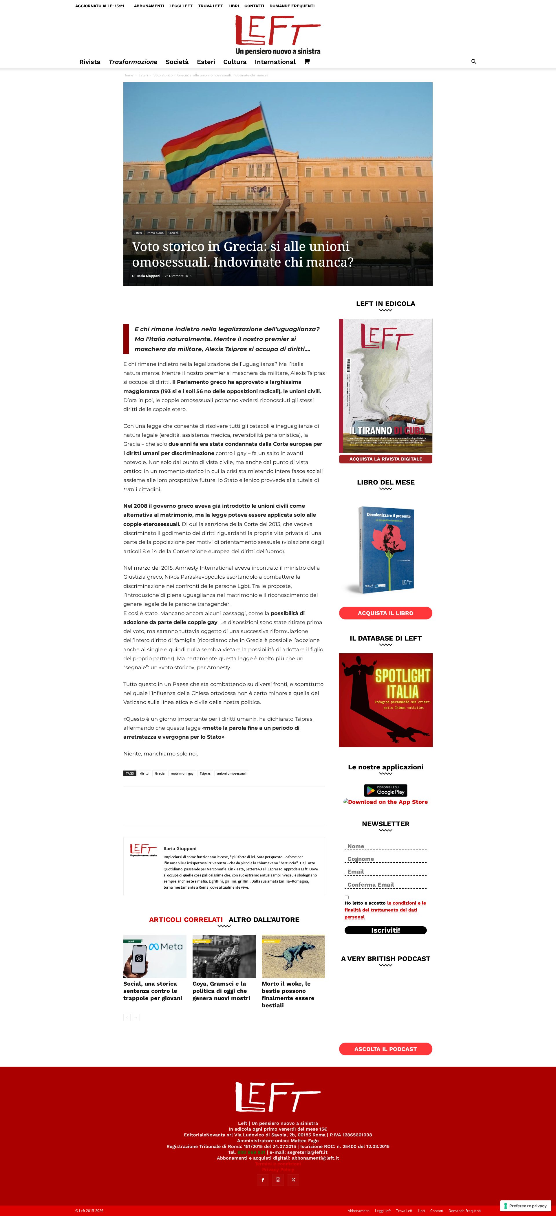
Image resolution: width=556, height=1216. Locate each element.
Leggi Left (181, 5)
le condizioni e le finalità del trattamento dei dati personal (385, 910)
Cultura (235, 61)
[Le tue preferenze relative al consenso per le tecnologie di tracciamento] (525, 1205)
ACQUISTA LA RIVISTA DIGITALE (386, 459)
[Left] (278, 34)
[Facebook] (164, 304)
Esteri (206, 61)
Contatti (254, 5)
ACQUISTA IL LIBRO (386, 613)
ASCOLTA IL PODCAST (385, 1049)
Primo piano (155, 233)
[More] (222, 304)
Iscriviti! (385, 930)
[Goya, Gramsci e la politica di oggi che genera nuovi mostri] (224, 956)
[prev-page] (127, 1017)
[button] (474, 62)
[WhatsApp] (203, 304)
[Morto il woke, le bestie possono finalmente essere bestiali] (293, 956)
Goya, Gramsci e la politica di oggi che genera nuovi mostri (221, 991)
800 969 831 (251, 1152)
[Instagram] (278, 1180)
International (275, 61)
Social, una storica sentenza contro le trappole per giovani (152, 991)
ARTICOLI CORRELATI (186, 919)
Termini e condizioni (278, 1164)
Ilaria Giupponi (148, 276)
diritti (144, 773)
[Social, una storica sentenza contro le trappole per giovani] (154, 956)
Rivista (89, 61)
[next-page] (136, 1017)
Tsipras (205, 773)
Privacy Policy (278, 1169)
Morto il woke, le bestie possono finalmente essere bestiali (288, 994)
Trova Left (210, 5)
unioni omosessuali (231, 773)
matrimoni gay (182, 773)
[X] (184, 304)
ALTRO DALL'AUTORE (264, 919)
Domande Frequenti (292, 5)
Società (177, 61)
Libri (233, 5)
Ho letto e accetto (385, 910)
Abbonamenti (149, 5)
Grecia (159, 773)
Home (128, 75)
